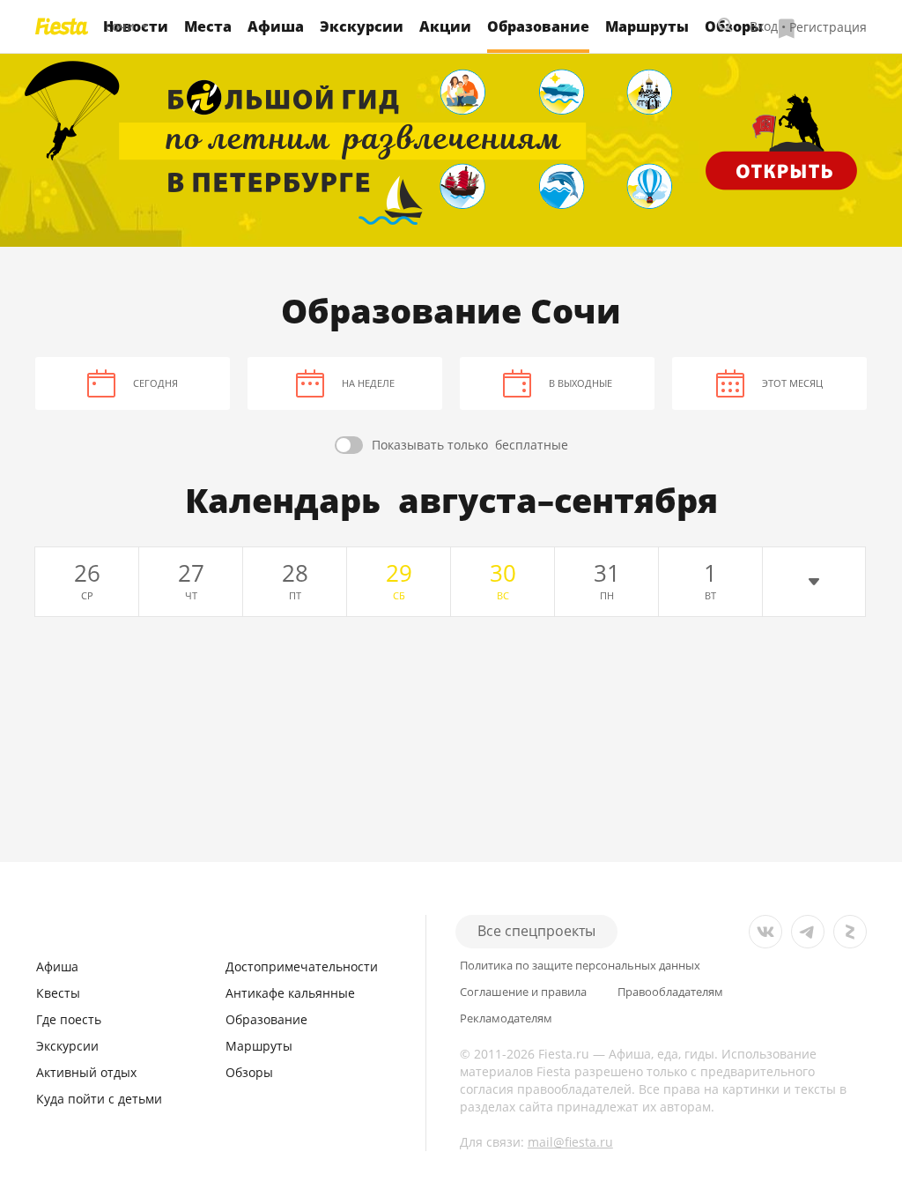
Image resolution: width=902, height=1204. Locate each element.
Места (208, 26)
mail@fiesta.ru (570, 1141)
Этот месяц (792, 383)
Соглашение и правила (523, 992)
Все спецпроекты (536, 930)
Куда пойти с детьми (99, 1098)
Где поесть (68, 1019)
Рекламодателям (506, 1018)
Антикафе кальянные (290, 993)
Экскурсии (361, 26)
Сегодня (155, 383)
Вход (764, 26)
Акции (445, 26)
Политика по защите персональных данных (580, 965)
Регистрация (828, 26)
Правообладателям (670, 992)
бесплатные (470, 444)
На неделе (368, 383)
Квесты (58, 993)
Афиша (276, 26)
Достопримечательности (302, 966)
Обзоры (249, 1072)
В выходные (580, 383)
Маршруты (647, 26)
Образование (266, 1019)
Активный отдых (86, 1072)
